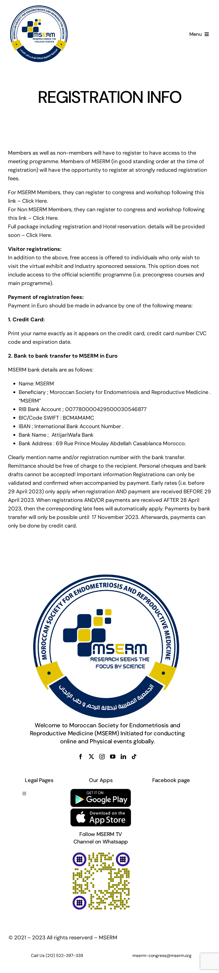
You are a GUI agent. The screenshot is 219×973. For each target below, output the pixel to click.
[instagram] (102, 756)
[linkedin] (123, 756)
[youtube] (112, 756)
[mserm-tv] (101, 852)
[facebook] (80, 756)
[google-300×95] (101, 790)
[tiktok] (134, 756)
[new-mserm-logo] (39, 7)
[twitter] (91, 756)
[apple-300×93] (101, 810)
